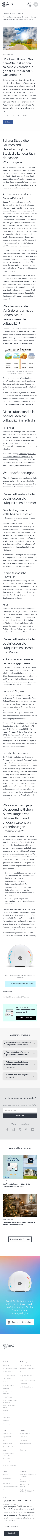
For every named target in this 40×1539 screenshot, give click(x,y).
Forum (22, 1447)
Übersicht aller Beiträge (20, 1239)
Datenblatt (23, 1383)
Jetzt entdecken (25, 1018)
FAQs (4, 1440)
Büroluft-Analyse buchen (25, 1485)
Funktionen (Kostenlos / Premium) (10, 1392)
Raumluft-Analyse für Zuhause (27, 1480)
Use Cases (6, 1458)
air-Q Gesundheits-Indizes (26, 1376)
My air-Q (5, 1475)
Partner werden (8, 1490)
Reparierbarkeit (8, 1447)
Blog (19, 13)
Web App (6, 1388)
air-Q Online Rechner (27, 1387)
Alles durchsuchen (9, 1462)
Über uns (23, 1450)
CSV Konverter (7, 1483)
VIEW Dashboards (9, 1375)
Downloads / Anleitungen (7, 1479)
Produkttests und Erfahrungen (8, 1454)
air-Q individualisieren (10, 1372)
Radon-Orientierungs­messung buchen (27, 1491)
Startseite (6, 13)
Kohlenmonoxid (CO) (20, 729)
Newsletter (23, 1440)
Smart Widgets (7, 1397)
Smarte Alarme (7, 1414)
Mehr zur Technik (25, 1365)
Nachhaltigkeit (7, 1443)
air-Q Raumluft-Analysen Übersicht (28, 1475)
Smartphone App (8, 1385)
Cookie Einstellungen (11, 1526)
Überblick (6, 1365)
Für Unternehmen (9, 1382)
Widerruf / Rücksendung (11, 1508)
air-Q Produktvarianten (10, 1368)
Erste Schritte (7, 1433)
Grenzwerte (24, 1372)
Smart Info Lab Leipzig (10, 1465)
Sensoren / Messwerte (27, 1368)
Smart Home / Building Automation (10, 1401)
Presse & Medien (25, 1443)
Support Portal (7, 1437)
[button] (35, 4)
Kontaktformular (25, 1433)
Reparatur (23, 1437)
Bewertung (6, 1424)
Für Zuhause (7, 1378)
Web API (5, 1410)
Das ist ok (11, 1533)
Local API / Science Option (9, 1406)
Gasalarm (6, 1420)
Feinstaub (6, 276)
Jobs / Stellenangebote (10, 1486)
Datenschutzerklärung (10, 1504)
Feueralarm (6, 1417)
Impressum (6, 1501)
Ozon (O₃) (16, 732)
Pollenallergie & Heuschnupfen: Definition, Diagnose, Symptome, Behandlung (19, 457)
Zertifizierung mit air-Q (27, 1380)
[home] (7, 4)
